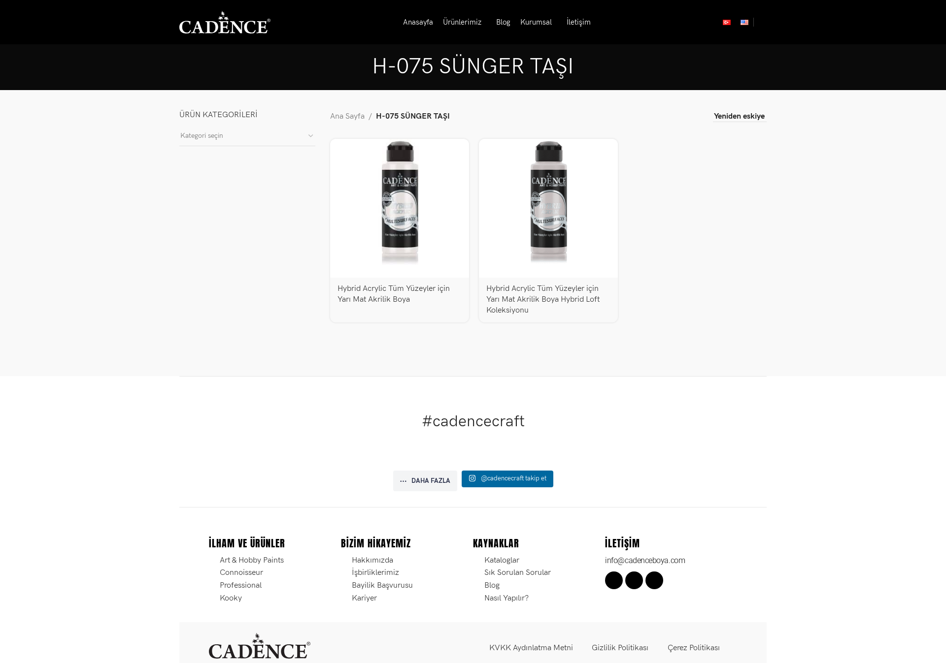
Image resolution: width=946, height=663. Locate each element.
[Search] (763, 22)
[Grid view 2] (655, 117)
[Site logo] (224, 22)
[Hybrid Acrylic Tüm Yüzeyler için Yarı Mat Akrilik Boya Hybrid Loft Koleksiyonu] (548, 208)
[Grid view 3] (674, 117)
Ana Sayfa (347, 116)
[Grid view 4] (692, 117)
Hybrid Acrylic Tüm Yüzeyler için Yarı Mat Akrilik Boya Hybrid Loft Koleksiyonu (543, 300)
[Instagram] (634, 580)
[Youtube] (654, 580)
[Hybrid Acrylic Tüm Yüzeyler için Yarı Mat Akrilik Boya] (399, 208)
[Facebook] (614, 580)
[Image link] (259, 645)
